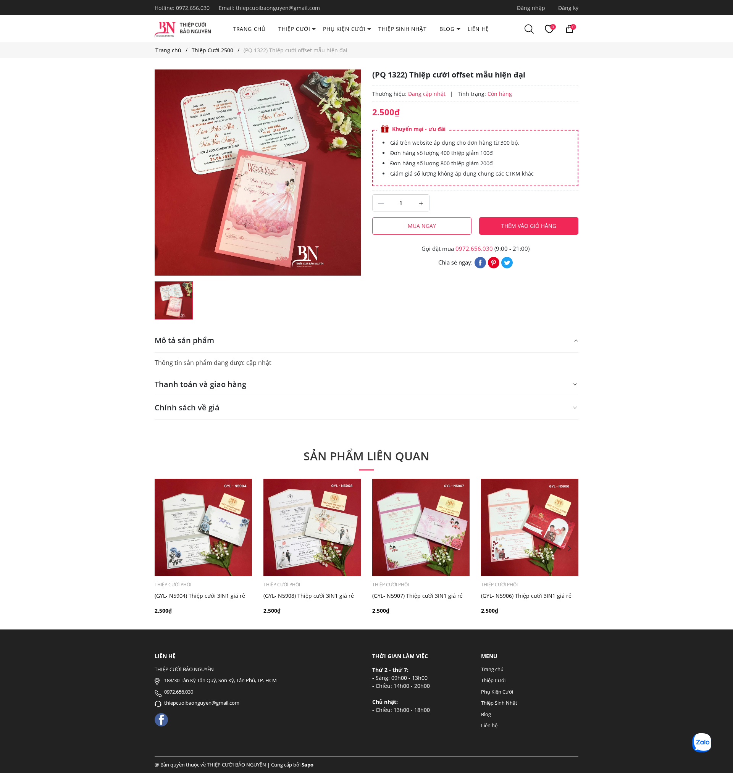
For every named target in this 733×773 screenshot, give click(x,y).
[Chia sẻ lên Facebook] (480, 262)
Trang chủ (249, 28)
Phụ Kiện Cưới (344, 28)
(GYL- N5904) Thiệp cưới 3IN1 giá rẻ (200, 595)
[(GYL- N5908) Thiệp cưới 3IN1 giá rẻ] (312, 527)
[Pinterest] (493, 262)
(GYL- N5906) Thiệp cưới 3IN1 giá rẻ (526, 595)
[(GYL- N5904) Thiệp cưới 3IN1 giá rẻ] (203, 527)
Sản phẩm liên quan (366, 456)
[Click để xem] (258, 172)
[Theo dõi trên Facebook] (161, 719)
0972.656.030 (193, 7)
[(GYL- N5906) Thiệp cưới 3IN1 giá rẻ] (529, 527)
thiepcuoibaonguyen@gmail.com (278, 7)
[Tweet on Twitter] (507, 262)
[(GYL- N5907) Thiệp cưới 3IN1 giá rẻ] (421, 527)
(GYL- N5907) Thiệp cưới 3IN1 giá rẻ (417, 595)
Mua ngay (422, 225)
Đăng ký (568, 7)
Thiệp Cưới (294, 28)
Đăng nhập (531, 7)
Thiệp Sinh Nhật (402, 28)
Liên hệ (478, 28)
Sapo (307, 764)
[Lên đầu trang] (716, 756)
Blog (446, 28)
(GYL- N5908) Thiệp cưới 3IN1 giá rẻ (308, 595)
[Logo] (183, 28)
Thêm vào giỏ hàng (528, 225)
